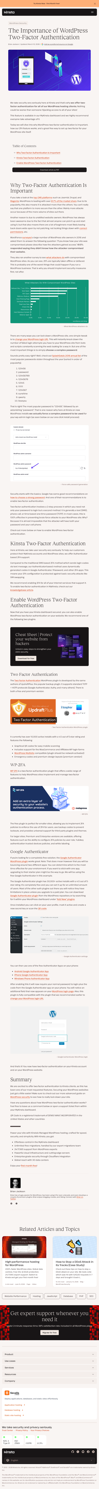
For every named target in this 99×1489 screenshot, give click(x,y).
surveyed (27, 237)
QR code (42, 908)
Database (68, 1296)
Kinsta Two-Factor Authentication (32, 157)
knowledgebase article (21, 590)
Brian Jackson (13, 44)
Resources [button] (10, 1374)
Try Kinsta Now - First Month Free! (47, 3)
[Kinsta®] (9, 12)
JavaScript (52, 1296)
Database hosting (12, 1410)
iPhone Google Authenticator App (31, 974)
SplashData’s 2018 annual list (66, 355)
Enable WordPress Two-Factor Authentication (38, 163)
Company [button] (10, 1380)
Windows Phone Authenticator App (32, 978)
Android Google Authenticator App (31, 971)
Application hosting (13, 1405)
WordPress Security (18, 23)
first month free (29, 1165)
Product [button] (9, 1354)
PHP (81, 1296)
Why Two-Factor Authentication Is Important (38, 152)
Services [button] (9, 1367)
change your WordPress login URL (31, 339)
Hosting (37, 1296)
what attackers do (55, 257)
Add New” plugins (66, 899)
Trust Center (7, 1430)
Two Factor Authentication (27, 680)
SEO (91, 1296)
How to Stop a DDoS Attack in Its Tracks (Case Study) (74, 1263)
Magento (14, 201)
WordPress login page (63, 991)
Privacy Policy (22, 1430)
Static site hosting (13, 1415)
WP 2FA (13, 770)
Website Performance (16, 1296)
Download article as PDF (49, 170)
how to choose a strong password (27, 497)
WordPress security (20, 1097)
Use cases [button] (10, 1361)
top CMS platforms (43, 197)
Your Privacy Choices (40, 1430)
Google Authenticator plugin (24, 895)
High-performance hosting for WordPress (22, 1263)
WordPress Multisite (24, 753)
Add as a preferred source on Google (58, 44)
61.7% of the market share (63, 201)
